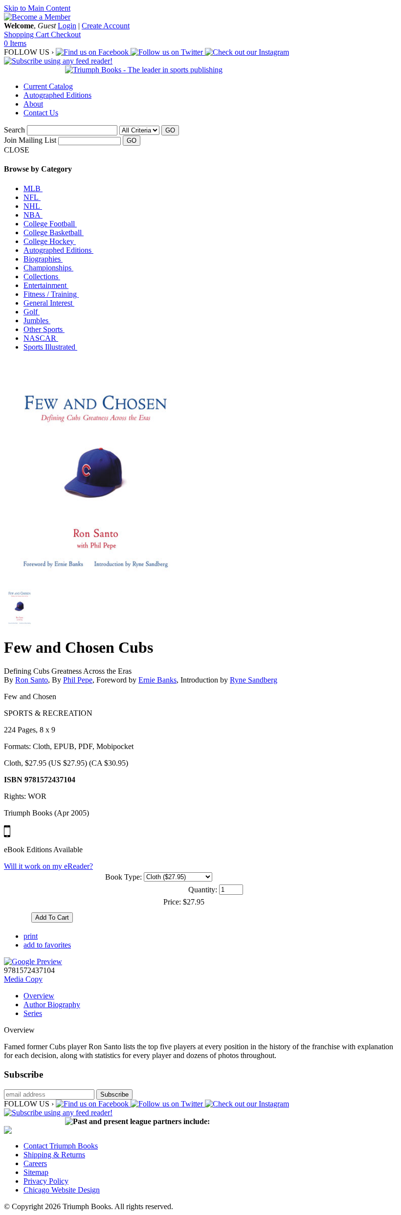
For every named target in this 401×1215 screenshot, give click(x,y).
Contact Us (40, 113)
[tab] (210, 996)
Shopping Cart (27, 34)
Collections (41, 276)
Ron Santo (31, 680)
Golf (31, 312)
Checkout (66, 34)
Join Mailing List (30, 140)
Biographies (43, 259)
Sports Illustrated (50, 347)
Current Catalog (48, 86)
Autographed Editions (57, 95)
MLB (33, 188)
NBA (33, 215)
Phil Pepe (77, 680)
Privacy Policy (45, 1181)
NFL (32, 197)
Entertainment (45, 285)
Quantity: (202, 889)
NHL (32, 206)
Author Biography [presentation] (51, 1004)
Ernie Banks (157, 680)
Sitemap (35, 1172)
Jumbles (36, 320)
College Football (50, 224)
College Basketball (53, 232)
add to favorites (47, 945)
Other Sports (44, 329)
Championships (48, 268)
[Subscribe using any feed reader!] (58, 61)
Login (67, 26)
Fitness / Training (51, 294)
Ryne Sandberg (253, 680)
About (33, 104)
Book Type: (123, 877)
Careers (35, 1163)
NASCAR (40, 338)
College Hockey (49, 241)
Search (14, 130)
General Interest (48, 303)
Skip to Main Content (37, 8)
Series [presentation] (32, 1013)
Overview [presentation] (38, 996)
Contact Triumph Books (60, 1146)
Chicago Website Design (61, 1190)
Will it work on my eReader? (48, 866)
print (30, 936)
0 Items (15, 43)
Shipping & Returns (54, 1154)
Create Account (106, 26)
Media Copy (23, 979)
